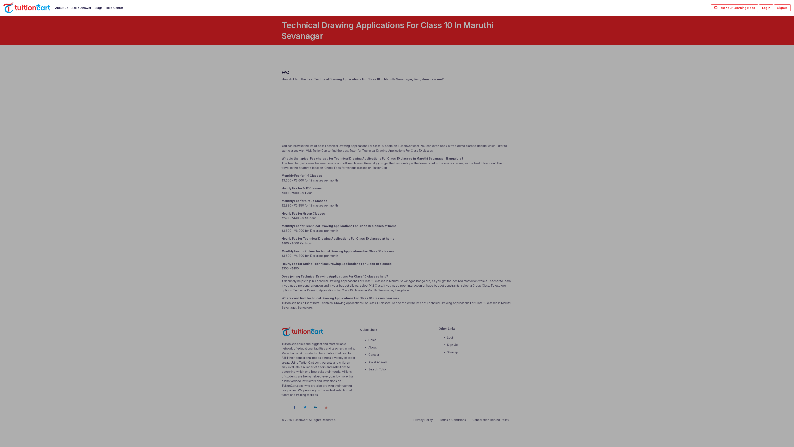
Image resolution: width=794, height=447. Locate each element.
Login (766, 8)
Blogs (98, 8)
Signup (782, 8)
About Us (61, 8)
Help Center (114, 8)
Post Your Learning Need (736, 8)
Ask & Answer (81, 8)
